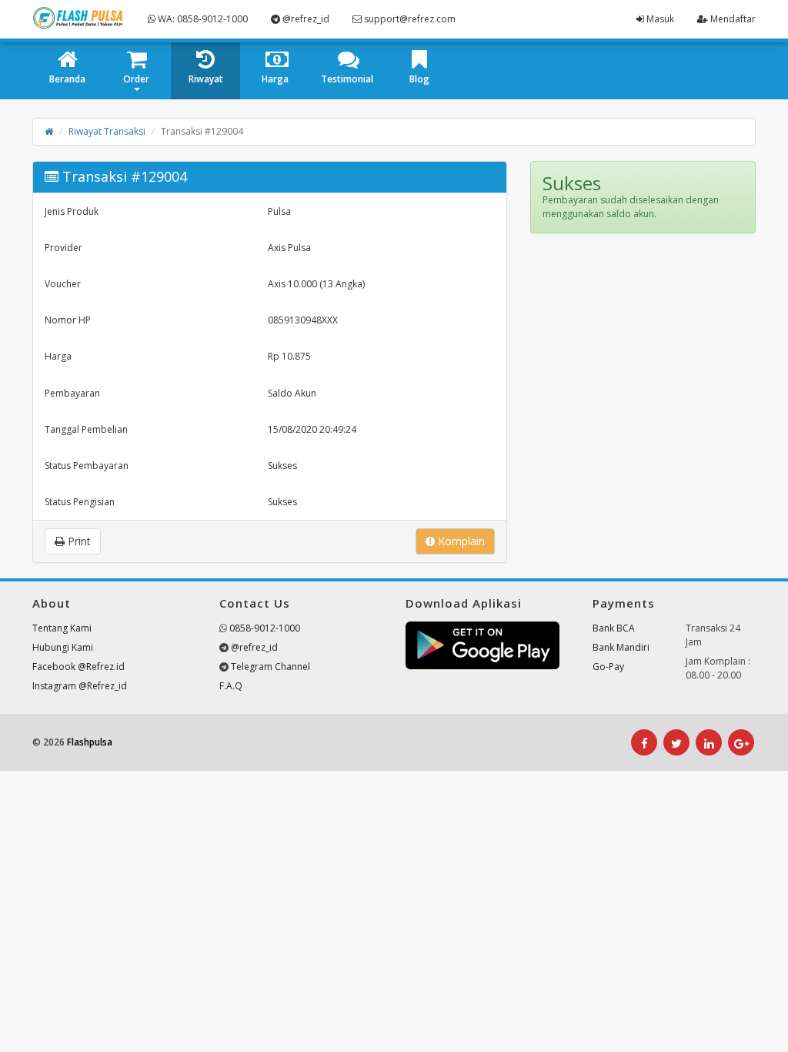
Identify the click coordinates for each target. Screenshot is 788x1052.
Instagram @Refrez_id (79, 685)
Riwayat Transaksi (106, 131)
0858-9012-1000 (264, 628)
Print (78, 541)
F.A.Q (230, 685)
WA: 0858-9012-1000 (201, 18)
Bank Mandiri (621, 647)
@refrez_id (304, 18)
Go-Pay (608, 666)
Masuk (659, 18)
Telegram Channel (270, 666)
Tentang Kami (62, 628)
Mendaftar (732, 18)
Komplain (460, 541)
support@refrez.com (409, 18)
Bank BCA (614, 628)
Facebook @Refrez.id (78, 666)
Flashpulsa (89, 742)
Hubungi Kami (62, 647)
